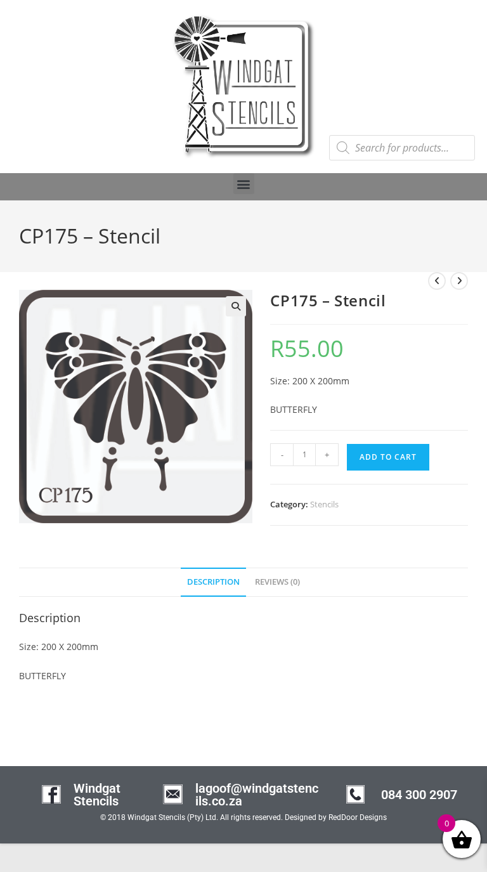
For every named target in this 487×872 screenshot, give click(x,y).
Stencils (324, 504)
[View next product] (459, 281)
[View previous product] (437, 281)
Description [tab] (213, 581)
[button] (243, 183)
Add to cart (388, 457)
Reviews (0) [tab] (277, 581)
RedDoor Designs (357, 817)
